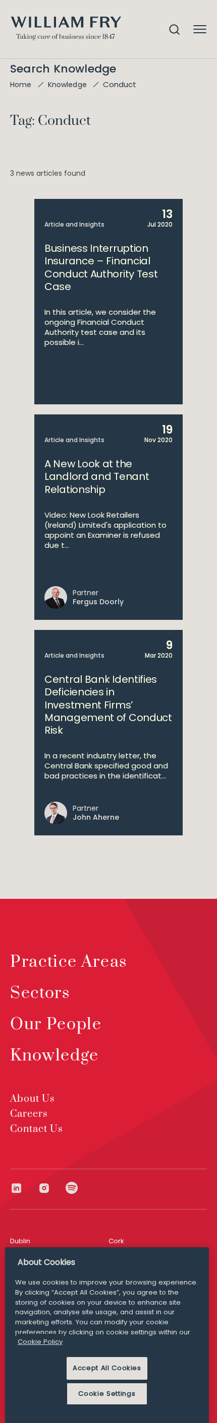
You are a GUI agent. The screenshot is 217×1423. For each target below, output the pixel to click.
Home (21, 85)
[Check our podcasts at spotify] (72, 1188)
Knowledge (67, 85)
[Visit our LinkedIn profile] (24, 1188)
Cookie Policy (40, 1341)
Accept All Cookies (107, 1368)
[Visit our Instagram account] (52, 1188)
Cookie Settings (106, 1393)
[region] (107, 1335)
